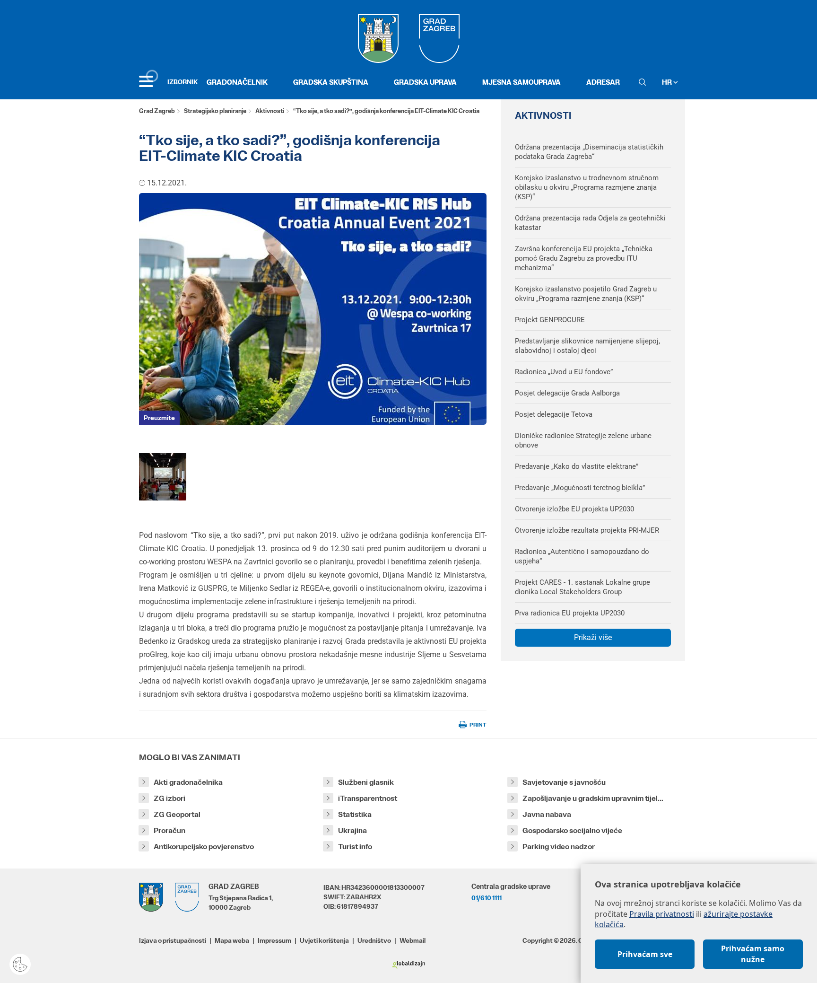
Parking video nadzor (558, 847)
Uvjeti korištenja (324, 940)
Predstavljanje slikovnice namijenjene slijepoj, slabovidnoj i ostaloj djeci (587, 346)
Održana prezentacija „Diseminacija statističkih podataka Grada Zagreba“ (589, 152)
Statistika (355, 814)
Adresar (603, 82)
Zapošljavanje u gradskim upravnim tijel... (592, 798)
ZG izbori (169, 798)
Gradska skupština (330, 82)
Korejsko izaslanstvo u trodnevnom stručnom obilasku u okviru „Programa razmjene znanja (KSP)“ (587, 187)
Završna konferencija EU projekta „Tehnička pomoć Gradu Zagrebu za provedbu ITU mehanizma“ (583, 258)
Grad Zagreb (157, 110)
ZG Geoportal (177, 814)
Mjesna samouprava (521, 82)
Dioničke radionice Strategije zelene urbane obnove (583, 440)
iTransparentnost (367, 798)
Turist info (355, 847)
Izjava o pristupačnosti (172, 940)
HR (667, 82)
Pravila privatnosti (661, 914)
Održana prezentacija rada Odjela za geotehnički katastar (590, 223)
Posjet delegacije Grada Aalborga (567, 393)
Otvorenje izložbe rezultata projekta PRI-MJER (587, 530)
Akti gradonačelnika (188, 782)
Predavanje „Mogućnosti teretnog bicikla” (580, 487)
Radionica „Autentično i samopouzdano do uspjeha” (582, 556)
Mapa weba (232, 940)
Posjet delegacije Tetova (553, 414)
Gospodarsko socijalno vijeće (572, 830)
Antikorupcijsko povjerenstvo (204, 847)
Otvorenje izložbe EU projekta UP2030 (574, 509)
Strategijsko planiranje (215, 110)
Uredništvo (374, 940)
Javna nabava (546, 814)
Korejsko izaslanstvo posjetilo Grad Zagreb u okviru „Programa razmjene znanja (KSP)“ (586, 294)
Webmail (413, 940)
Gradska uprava (425, 82)
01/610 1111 (486, 898)
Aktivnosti (269, 110)
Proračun (169, 830)
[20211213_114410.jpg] (162, 476)
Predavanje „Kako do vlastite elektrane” (576, 466)
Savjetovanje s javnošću (564, 782)
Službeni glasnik (366, 782)
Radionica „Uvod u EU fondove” (564, 372)
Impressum (274, 940)
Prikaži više (593, 637)
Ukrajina (352, 830)
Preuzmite (159, 417)
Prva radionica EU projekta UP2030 (570, 613)
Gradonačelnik (237, 82)
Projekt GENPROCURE (550, 320)
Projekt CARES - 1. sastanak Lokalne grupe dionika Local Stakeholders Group (582, 587)
